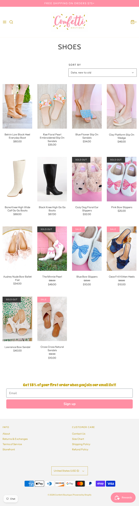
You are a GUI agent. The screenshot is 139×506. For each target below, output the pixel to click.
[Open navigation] (4, 22)
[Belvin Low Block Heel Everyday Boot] (17, 106)
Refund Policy (80, 449)
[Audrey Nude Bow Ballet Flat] (17, 248)
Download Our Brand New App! (69, 4)
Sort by (75, 65)
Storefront (9, 449)
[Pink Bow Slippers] (121, 179)
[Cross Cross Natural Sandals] (52, 318)
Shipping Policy (81, 444)
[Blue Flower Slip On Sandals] (87, 106)
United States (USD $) (67, 470)
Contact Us (78, 433)
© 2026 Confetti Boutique (60, 494)
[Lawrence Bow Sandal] (17, 318)
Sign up (70, 404)
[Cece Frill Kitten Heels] (121, 248)
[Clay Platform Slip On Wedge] (121, 106)
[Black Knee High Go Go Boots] (52, 179)
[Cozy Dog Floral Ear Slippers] (87, 179)
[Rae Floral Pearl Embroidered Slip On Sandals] (52, 106)
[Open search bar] (12, 22)
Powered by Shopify (82, 494)
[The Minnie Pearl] (52, 248)
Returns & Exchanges (15, 439)
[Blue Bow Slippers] (87, 248)
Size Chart (78, 439)
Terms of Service (12, 444)
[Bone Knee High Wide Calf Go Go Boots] (17, 179)
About (6, 433)
